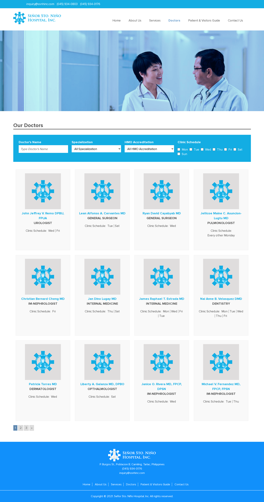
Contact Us (235, 20)
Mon (185, 149)
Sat (240, 149)
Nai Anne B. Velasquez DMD (221, 299)
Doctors (174, 20)
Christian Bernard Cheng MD (43, 299)
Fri (230, 149)
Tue (196, 149)
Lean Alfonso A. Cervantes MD (102, 213)
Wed (208, 149)
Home (116, 20)
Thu (220, 149)
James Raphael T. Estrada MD (161, 299)
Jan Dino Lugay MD (102, 299)
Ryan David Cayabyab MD (162, 213)
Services (155, 20)
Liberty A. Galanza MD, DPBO (102, 384)
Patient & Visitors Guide (204, 20)
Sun (184, 154)
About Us (135, 20)
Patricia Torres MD (43, 384)
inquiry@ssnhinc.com (40, 4)
